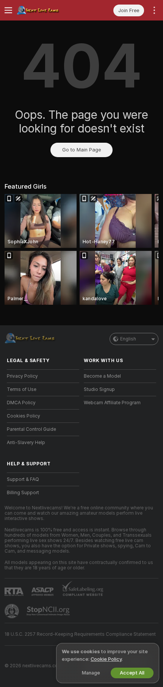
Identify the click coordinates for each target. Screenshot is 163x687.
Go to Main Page (81, 150)
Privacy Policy (22, 376)
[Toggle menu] (8, 10)
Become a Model (102, 376)
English (128, 339)
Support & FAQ (23, 479)
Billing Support (23, 492)
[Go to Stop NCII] (49, 611)
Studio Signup (99, 389)
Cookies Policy (23, 416)
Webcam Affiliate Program (112, 402)
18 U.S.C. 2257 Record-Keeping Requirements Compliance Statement (80, 634)
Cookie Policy (106, 659)
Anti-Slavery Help (26, 442)
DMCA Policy (21, 402)
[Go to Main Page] (49, 10)
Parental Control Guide (31, 429)
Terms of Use (21, 389)
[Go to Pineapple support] (12, 611)
